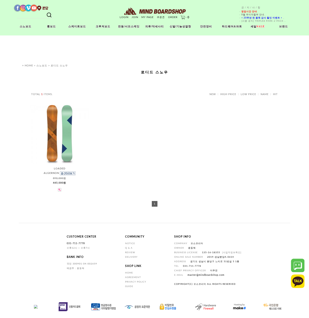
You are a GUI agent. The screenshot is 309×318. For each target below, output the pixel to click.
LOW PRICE (248, 94)
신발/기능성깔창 (180, 26)
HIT (275, 94)
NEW (212, 94)
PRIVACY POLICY (135, 282)
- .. (248, 11)
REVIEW (130, 252)
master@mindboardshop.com (206, 275)
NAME (265, 94)
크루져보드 (103, 26)
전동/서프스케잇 (129, 26)
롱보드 (51, 26)
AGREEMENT (133, 277)
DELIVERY (131, 257)
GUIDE (129, 286)
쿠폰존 (161, 17)
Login (124, 17)
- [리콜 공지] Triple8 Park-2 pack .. (262, 21)
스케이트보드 (77, 26)
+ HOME (27, 65)
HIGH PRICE (228, 94)
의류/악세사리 (154, 26)
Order (173, 17)
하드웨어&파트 (232, 26)
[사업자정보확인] (231, 252)
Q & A (129, 248)
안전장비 (206, 26)
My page (147, 17)
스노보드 (25, 26)
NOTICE (130, 243)
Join (135, 17)
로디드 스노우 (59, 65)
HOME (129, 273)
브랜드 (283, 26)
